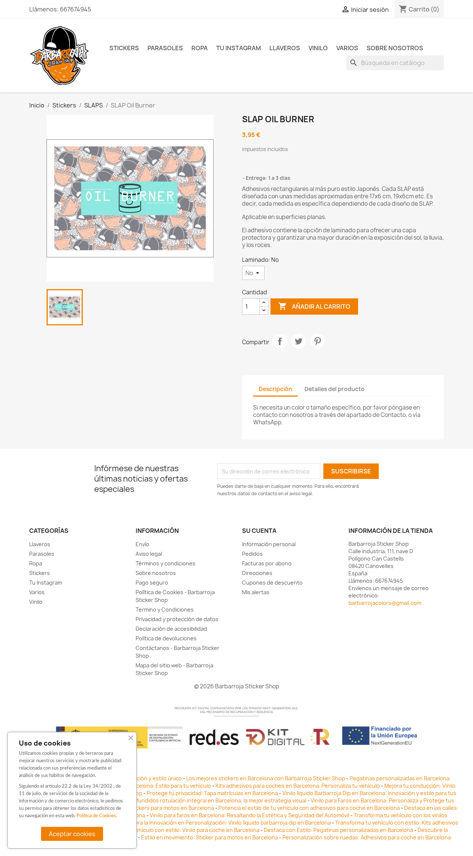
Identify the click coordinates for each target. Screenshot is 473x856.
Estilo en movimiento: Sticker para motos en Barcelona (209, 837)
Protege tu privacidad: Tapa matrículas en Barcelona (212, 793)
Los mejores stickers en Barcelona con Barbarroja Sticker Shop (265, 778)
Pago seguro (152, 582)
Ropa (199, 48)
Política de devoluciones (166, 638)
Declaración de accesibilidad (171, 628)
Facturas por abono (267, 563)
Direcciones (257, 572)
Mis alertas (255, 592)
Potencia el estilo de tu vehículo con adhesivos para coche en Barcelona (309, 807)
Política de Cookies (96, 816)
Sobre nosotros (395, 48)
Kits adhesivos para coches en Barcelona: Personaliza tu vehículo (297, 785)
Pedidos (252, 553)
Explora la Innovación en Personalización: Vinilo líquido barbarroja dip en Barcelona (227, 822)
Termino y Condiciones (165, 609)
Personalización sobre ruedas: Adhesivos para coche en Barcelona (366, 837)
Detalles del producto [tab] (334, 389)
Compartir (279, 341)
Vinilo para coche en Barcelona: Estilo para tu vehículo (143, 785)
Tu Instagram (238, 48)
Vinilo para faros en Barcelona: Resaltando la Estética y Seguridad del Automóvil (250, 815)
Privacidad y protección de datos (177, 619)
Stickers (124, 48)
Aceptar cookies (72, 834)
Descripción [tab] (275, 389)
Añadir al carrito (314, 306)
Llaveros (284, 48)
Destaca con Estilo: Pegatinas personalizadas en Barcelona (338, 829)
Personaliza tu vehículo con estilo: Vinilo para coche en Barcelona (177, 829)
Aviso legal (149, 553)
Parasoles (165, 48)
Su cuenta (259, 531)
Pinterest (317, 341)
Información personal (269, 544)
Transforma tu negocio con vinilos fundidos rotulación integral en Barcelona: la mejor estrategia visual (178, 800)
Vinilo (318, 48)
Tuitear (298, 341)
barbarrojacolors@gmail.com (384, 602)
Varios (347, 48)
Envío (142, 544)
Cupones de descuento (272, 582)
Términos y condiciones (165, 563)
